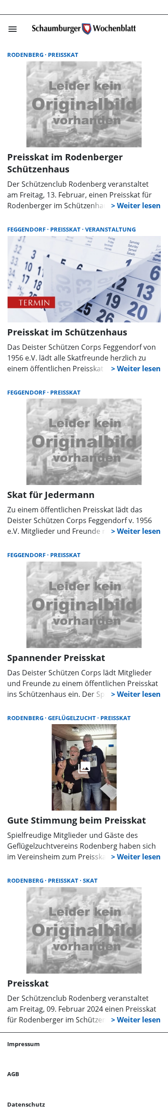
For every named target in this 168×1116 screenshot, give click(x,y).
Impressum (23, 1044)
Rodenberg (26, 55)
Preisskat (63, 55)
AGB (13, 1074)
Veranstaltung (110, 229)
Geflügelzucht (72, 718)
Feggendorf (27, 229)
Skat (90, 880)
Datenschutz (26, 1104)
